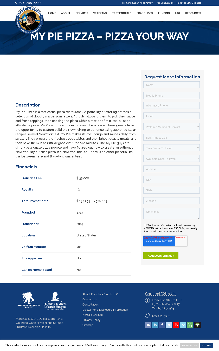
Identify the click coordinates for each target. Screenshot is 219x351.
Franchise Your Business (188, 3)
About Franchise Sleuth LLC (100, 294)
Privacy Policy (91, 320)
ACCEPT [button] (206, 345)
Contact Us (89, 299)
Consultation (90, 304)
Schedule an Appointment (139, 3)
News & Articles (92, 314)
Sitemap (87, 325)
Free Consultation (164, 3)
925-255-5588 (161, 316)
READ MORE (189, 345)
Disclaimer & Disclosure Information (105, 309)
